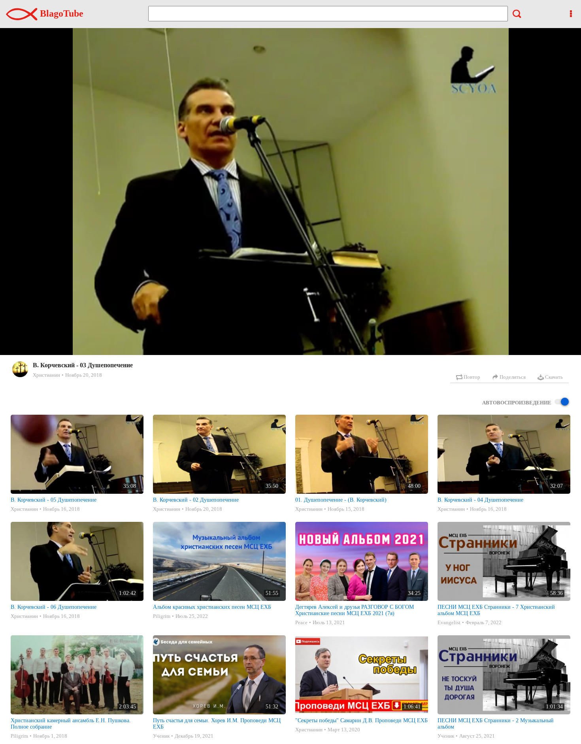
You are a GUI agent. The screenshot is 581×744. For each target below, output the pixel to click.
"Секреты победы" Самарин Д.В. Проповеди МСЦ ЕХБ (361, 720)
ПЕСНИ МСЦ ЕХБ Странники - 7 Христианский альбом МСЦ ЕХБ (496, 610)
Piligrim (161, 616)
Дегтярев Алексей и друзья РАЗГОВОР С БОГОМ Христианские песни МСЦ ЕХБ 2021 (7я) (354, 610)
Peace (301, 622)
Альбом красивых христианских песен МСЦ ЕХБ (212, 607)
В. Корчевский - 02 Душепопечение (196, 500)
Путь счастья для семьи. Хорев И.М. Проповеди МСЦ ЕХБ (217, 724)
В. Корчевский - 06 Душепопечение (53, 607)
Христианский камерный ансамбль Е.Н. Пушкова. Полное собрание (71, 724)
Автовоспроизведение (516, 403)
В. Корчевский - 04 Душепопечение (480, 500)
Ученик (161, 736)
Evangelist (449, 622)
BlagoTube (60, 13)
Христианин (46, 375)
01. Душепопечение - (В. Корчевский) (341, 500)
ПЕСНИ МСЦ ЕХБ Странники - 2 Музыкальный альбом (496, 724)
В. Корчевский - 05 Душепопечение (53, 500)
